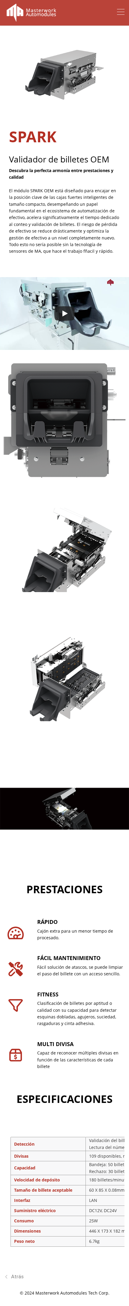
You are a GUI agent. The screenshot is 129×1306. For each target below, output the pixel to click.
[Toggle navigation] (120, 13)
